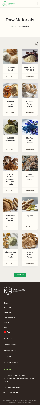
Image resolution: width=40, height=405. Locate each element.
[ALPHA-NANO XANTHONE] (30, 56)
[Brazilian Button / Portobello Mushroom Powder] (10, 163)
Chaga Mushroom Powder (29, 177)
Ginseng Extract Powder (29, 254)
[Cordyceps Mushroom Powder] (10, 204)
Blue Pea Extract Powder (29, 140)
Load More (20, 275)
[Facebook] (4, 392)
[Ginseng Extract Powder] (30, 241)
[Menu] (36, 3)
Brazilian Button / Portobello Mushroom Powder (10, 179)
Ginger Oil (29, 216)
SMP (29, 402)
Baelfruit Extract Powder (10, 104)
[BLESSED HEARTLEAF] (10, 127)
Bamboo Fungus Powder (29, 104)
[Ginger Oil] (30, 204)
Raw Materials (9, 339)
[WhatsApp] (17, 392)
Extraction (7, 356)
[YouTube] (7, 392)
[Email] (11, 392)
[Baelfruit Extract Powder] (10, 90)
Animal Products (9, 350)
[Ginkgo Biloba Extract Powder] (10, 241)
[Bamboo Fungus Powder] (30, 90)
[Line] (14, 392)
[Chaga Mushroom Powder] (30, 163)
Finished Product (10, 345)
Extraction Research (11, 362)
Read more (10, 76)
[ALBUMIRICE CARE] (10, 56)
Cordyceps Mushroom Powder (10, 218)
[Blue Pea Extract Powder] (30, 127)
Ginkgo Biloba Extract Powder (10, 254)
